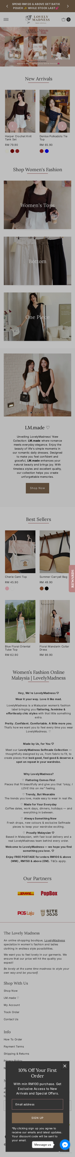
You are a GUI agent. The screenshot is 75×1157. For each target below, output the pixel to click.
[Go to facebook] (65, 1144)
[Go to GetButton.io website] (65, 1152)
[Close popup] (64, 1066)
